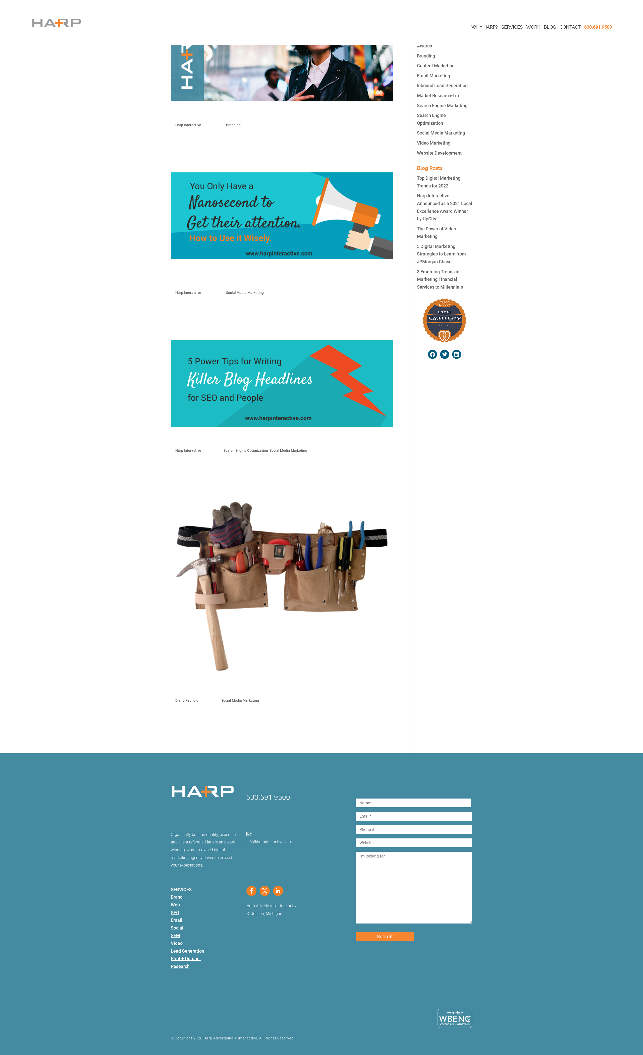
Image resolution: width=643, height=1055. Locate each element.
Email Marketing (433, 75)
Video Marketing (433, 143)
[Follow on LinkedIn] (278, 891)
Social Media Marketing (245, 293)
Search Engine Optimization (246, 450)
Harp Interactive (188, 125)
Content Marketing (436, 65)
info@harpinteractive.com (269, 841)
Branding (233, 125)
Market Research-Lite (438, 95)
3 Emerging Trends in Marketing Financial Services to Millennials (440, 279)
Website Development (439, 153)
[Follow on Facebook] (251, 891)
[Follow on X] (265, 891)
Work (533, 27)
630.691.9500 (598, 27)
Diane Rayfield (186, 700)
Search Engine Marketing (442, 105)
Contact (570, 27)
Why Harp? (484, 27)
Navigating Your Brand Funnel (216, 113)
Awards (424, 45)
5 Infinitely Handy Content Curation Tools (232, 689)
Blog (550, 27)
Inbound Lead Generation (442, 85)
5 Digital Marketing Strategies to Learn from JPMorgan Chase (441, 254)
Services (512, 27)
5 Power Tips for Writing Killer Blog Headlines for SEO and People (269, 439)
